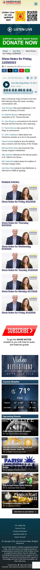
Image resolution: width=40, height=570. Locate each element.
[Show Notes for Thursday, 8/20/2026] (20, 213)
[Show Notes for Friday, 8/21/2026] (20, 192)
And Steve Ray (8, 168)
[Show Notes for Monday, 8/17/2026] (20, 282)
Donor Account (20, 537)
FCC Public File (20, 525)
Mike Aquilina (7, 155)
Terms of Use (20, 528)
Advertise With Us (20, 534)
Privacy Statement (20, 531)
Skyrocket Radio (26, 565)
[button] (35, 4)
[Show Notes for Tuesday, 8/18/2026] (20, 260)
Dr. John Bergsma (9, 121)
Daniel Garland (8, 141)
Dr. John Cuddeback (10, 135)
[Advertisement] (20, 16)
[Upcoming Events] (20, 427)
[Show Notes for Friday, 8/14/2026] (20, 303)
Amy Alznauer (7, 108)
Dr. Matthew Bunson (10, 115)
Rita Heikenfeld (8, 161)
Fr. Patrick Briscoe (9, 128)
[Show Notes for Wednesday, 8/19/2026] (20, 237)
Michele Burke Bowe (10, 148)
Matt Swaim (27, 66)
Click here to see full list (24, 511)
